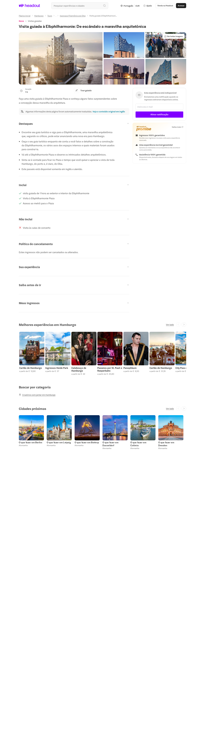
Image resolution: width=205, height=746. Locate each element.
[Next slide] (184, 324)
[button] (60, 58)
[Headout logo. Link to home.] (29, 5)
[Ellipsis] (56, 16)
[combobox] (79, 5)
